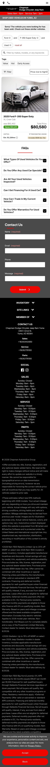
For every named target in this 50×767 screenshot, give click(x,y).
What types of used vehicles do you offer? (23, 160)
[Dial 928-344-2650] (8, 3)
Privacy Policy (34, 746)
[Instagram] (27, 370)
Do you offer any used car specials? (23, 170)
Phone (8, 259)
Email (12, 245)
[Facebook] (23, 370)
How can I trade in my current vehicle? (20, 200)
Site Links (23, 310)
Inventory (23, 303)
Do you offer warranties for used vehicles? (21, 210)
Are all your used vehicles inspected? (18, 180)
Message (14, 273)
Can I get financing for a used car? (22, 190)
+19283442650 (25, 342)
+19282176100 (25, 350)
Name (12, 231)
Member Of (23, 317)
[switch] (47, 3)
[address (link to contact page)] (3, 3)
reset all (18, 45)
